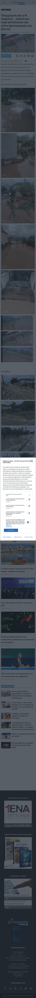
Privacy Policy (29, 537)
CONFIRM (11, 530)
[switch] (28, 499)
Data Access (18, 537)
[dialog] (18, 499)
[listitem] (18, 495)
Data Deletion (7, 537)
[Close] (32, 461)
